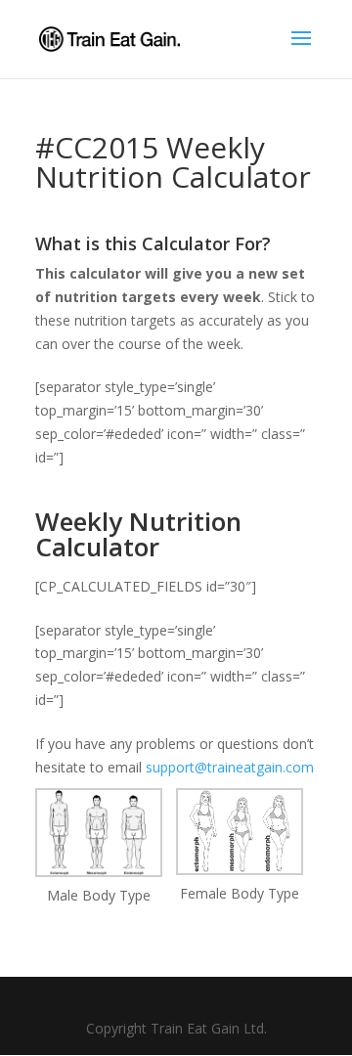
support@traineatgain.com (230, 767)
